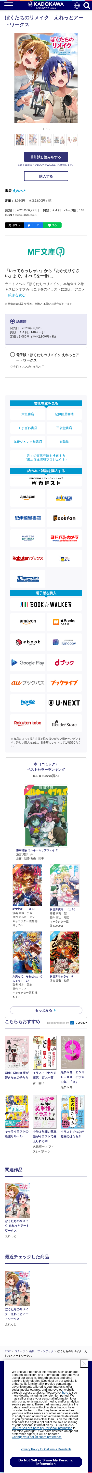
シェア (35, 225)
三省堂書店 (64, 428)
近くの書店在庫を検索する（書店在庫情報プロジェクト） (46, 457)
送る (54, 225)
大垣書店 (27, 414)
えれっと (19, 191)
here (65, 1392)
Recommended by (58, 1022)
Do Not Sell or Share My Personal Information (42, 1428)
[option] (18, 1211)
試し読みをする (49, 157)
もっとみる (43, 1010)
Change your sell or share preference (37, 1437)
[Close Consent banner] (84, 1363)
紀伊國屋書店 (64, 414)
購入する (46, 176)
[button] (81, 142)
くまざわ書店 (27, 428)
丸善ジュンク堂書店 (27, 442)
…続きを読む (15, 295)
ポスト (16, 225)
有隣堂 (64, 442)
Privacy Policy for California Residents (46, 1449)
